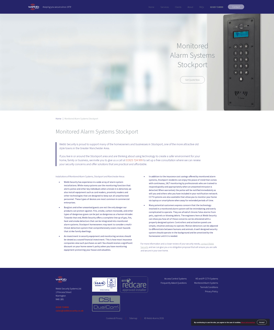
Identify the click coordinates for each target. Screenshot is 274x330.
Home (151, 7)
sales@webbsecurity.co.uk (69, 310)
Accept (261, 322)
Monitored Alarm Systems (206, 282)
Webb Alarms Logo (33, 7)
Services (165, 7)
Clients (178, 7)
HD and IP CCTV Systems (207, 278)
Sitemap (133, 318)
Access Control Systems (175, 278)
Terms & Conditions (209, 287)
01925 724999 (216, 7)
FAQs (201, 7)
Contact (236, 6)
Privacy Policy (211, 291)
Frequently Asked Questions (174, 282)
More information (248, 322)
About (190, 7)
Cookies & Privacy (114, 318)
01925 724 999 (134, 160)
